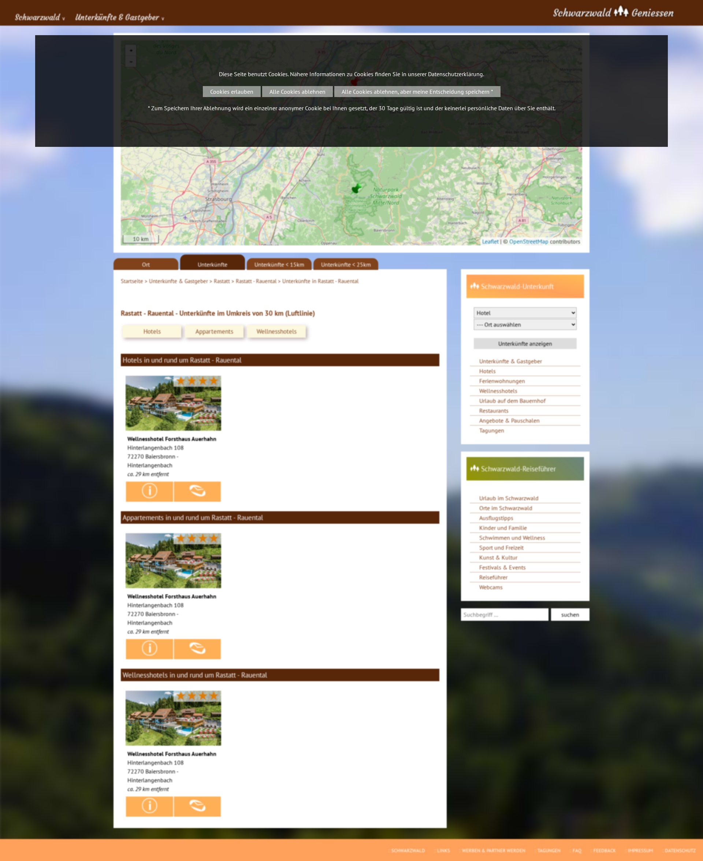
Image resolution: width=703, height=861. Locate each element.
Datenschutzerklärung (455, 74)
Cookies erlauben (231, 91)
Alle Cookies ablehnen (297, 91)
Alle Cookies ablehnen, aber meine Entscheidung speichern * (417, 91)
